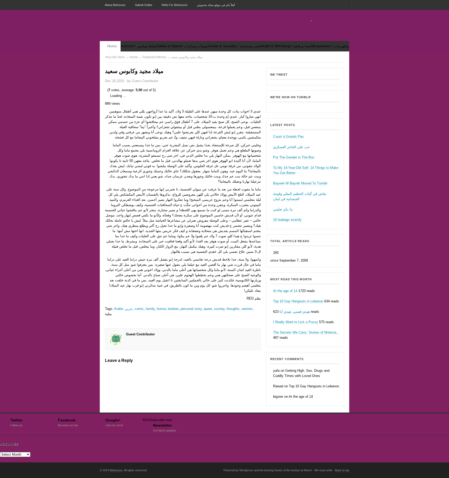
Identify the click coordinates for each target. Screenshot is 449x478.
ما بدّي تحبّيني (283, 209)
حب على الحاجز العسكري (291, 147)
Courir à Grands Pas (288, 136)
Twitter (16, 422)
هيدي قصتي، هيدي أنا (295, 312)
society (219, 309)
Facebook (68, 422)
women (247, 309)
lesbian (173, 309)
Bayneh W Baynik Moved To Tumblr (300, 183)
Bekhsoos (305, 106)
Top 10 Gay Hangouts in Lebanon (298, 301)
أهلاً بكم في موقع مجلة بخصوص (216, 4)
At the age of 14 (285, 291)
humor (161, 309)
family (150, 309)
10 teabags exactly (287, 220)
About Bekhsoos (115, 4)
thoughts (233, 309)
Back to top (342, 470)
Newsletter (164, 427)
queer (208, 309)
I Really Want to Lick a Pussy (295, 322)
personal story (191, 309)
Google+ (114, 422)
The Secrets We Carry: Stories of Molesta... (306, 332)
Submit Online (143, 4)
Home (112, 46)
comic (139, 309)
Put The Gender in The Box (293, 157)
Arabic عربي (123, 309)
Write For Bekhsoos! (175, 4)
